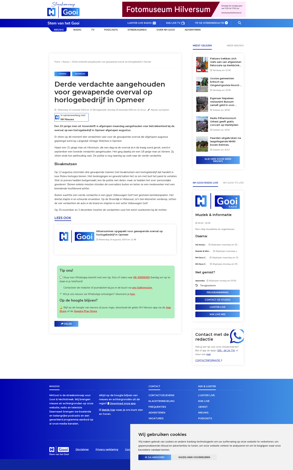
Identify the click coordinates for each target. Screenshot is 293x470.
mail (208, 354)
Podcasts (111, 29)
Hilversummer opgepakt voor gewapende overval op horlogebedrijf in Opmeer (129, 233)
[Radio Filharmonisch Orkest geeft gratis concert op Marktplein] (202, 130)
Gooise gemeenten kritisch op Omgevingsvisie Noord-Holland (225, 82)
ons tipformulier (142, 287)
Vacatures (156, 418)
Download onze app (123, 403)
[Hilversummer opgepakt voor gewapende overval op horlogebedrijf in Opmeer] (77, 242)
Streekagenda (137, 29)
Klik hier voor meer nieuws (218, 160)
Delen (67, 324)
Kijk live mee (218, 314)
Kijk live (204, 401)
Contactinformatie (208, 360)
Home (57, 61)
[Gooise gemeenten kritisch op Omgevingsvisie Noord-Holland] (202, 91)
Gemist (203, 406)
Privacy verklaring (107, 449)
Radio (77, 29)
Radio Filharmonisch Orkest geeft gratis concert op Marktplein (224, 121)
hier (132, 294)
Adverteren (193, 29)
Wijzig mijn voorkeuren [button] (194, 457)
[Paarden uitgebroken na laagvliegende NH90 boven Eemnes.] (202, 150)
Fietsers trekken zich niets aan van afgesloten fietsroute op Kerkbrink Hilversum (225, 62)
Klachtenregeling (162, 401)
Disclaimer (82, 449)
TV (92, 29)
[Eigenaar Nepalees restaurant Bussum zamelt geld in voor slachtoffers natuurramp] (202, 111)
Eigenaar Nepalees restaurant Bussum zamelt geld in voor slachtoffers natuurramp (225, 102)
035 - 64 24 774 (226, 350)
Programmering (218, 292)
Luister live (217, 307)
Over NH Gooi (166, 29)
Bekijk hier (108, 409)
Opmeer (62, 74)
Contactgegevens (161, 395)
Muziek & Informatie (213, 215)
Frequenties (157, 406)
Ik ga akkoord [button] (154, 457)
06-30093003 (141, 277)
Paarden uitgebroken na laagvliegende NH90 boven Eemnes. (225, 141)
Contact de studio (217, 299)
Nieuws (59, 29)
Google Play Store (85, 311)
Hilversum (80, 74)
